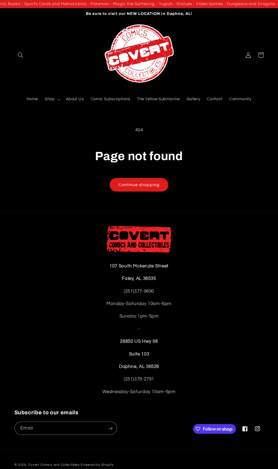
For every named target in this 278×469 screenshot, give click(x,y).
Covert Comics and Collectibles (54, 464)
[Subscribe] (110, 428)
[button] (20, 55)
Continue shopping (139, 185)
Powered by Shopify (97, 464)
